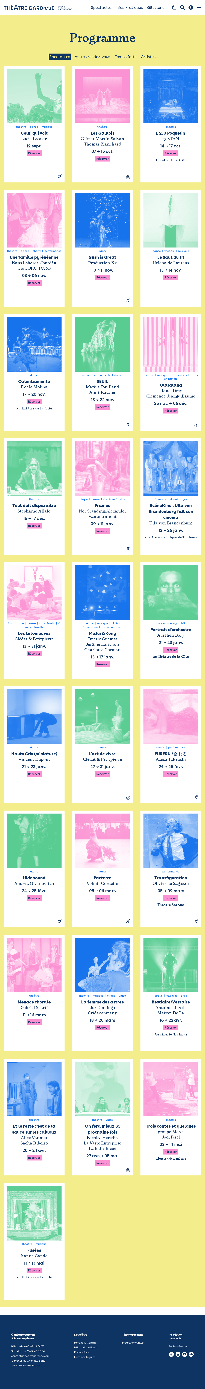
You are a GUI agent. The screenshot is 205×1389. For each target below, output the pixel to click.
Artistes (148, 56)
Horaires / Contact (85, 1342)
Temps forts (126, 56)
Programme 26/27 (133, 1342)
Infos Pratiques (129, 7)
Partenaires (81, 1352)
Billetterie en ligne (85, 1347)
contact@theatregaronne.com (30, 1355)
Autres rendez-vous (92, 56)
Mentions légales (84, 1356)
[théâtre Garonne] (42, 7)
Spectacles (101, 7)
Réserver (34, 153)
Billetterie (155, 7)
